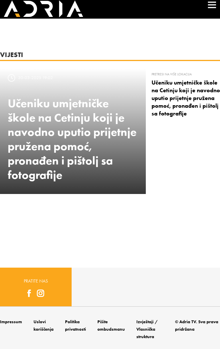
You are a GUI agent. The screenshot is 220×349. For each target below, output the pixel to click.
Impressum (11, 321)
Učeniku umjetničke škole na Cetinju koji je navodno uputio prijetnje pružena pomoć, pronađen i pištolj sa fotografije (186, 98)
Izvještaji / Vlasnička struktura (147, 329)
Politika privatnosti (75, 325)
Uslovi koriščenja (44, 325)
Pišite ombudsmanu (111, 325)
